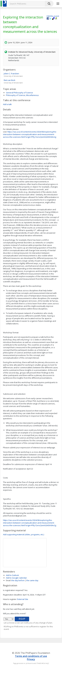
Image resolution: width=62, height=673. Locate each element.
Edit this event (53, 16)
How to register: (10, 599)
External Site (22, 599)
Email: (8, 580)
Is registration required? (13, 590)
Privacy (31, 659)
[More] (58, 4)
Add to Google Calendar (16, 578)
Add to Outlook (12, 575)
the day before (18, 580)
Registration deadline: (12, 594)
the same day (32, 580)
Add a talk (7, 104)
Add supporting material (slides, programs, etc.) (23, 534)
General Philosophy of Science (19, 92)
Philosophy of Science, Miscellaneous (22, 95)
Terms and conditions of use (31, 656)
